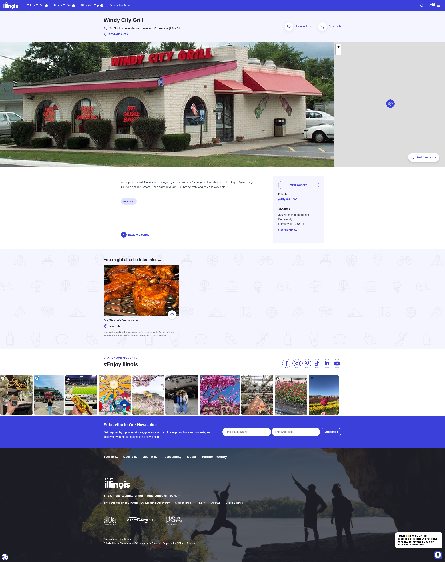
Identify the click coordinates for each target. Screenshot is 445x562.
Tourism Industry (214, 457)
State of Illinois (183, 502)
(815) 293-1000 (287, 199)
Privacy (201, 502)
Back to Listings (138, 234)
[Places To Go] (73, 5)
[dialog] (5, 557)
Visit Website (298, 184)
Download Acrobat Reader (118, 539)
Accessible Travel (120, 5)
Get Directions (426, 157)
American (128, 201)
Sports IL (130, 457)
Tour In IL (111, 457)
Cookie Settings (234, 502)
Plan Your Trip (90, 5)
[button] (390, 103)
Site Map (215, 502)
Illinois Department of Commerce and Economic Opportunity (137, 502)
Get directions (287, 229)
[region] (422, 5)
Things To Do (35, 5)
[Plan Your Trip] (101, 5)
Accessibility (171, 457)
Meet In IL (149, 457)
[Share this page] (322, 26)
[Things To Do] (46, 5)
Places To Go (62, 5)
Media (191, 457)
